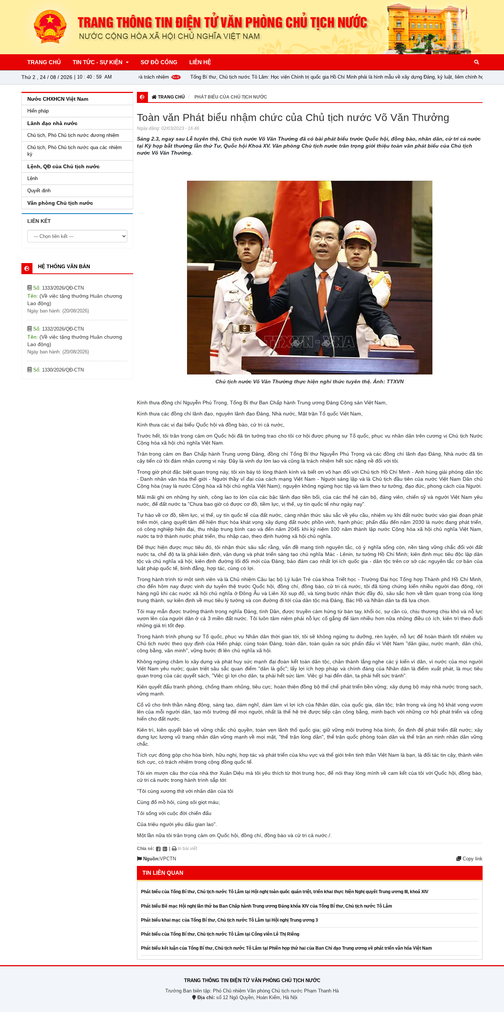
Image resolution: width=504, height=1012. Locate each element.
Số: (58, 297)
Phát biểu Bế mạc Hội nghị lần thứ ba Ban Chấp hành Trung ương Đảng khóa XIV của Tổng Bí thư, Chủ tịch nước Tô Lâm (266, 906)
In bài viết (187, 848)
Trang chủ (171, 97)
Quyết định (39, 190)
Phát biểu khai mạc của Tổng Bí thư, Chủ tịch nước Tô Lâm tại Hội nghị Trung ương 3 (229, 920)
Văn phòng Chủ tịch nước (60, 203)
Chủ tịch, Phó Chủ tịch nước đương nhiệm (73, 135)
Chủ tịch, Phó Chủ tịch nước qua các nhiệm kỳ (74, 151)
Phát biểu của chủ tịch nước (230, 97)
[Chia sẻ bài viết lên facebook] (158, 848)
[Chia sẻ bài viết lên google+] (165, 848)
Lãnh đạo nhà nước (52, 123)
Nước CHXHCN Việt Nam (57, 99)
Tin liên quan (162, 873)
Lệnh (32, 178)
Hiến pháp (38, 111)
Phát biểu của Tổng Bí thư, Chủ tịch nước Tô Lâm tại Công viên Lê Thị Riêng (220, 934)
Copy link (472, 858)
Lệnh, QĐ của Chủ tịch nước (63, 166)
